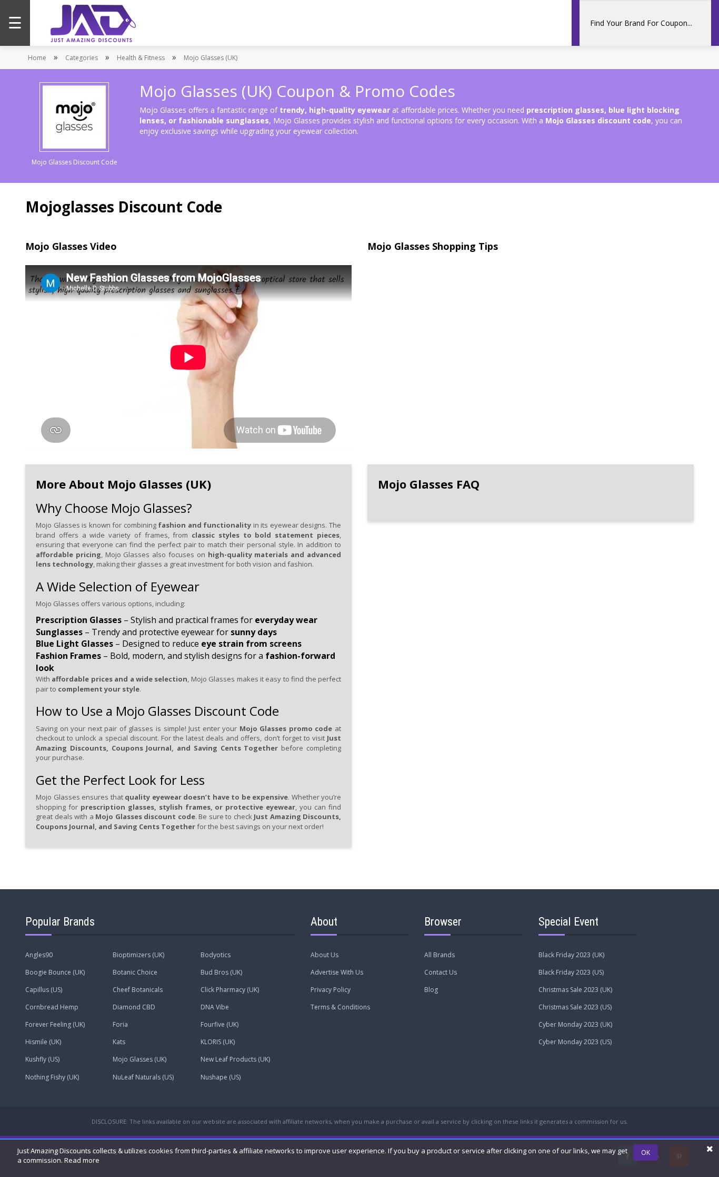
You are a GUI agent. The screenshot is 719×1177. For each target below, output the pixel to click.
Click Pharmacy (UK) (230, 989)
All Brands (439, 954)
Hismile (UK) (43, 1041)
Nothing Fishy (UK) (52, 1077)
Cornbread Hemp (51, 1007)
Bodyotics (216, 954)
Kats (119, 1041)
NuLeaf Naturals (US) (143, 1077)
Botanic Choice (135, 972)
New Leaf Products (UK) (235, 1059)
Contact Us (440, 972)
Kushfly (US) (42, 1059)
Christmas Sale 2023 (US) (575, 1007)
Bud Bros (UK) (221, 972)
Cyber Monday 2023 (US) (575, 1041)
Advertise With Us (337, 972)
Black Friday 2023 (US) (571, 972)
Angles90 (39, 954)
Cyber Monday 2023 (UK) (575, 1024)
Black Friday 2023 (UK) (571, 954)
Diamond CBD (134, 1007)
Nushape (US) (221, 1077)
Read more (81, 1160)
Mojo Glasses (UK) (139, 1059)
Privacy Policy (331, 989)
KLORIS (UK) (218, 1041)
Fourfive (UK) (219, 1024)
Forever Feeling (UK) (55, 1024)
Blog (431, 989)
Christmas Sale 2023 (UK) (575, 989)
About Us (324, 954)
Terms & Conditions (340, 1007)
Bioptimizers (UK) (138, 954)
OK (645, 1152)
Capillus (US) (43, 989)
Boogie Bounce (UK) (55, 972)
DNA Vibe (215, 1007)
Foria (120, 1024)
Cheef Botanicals (138, 989)
